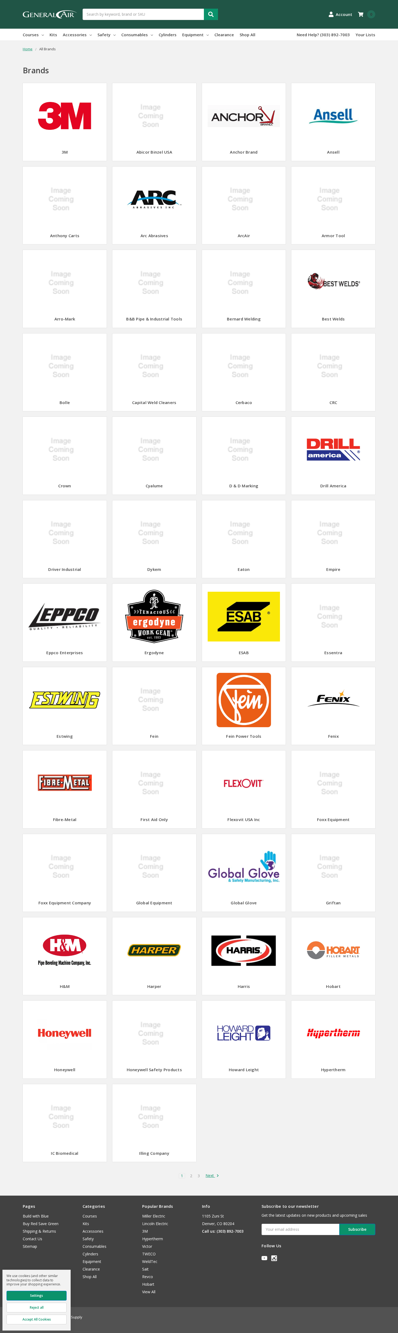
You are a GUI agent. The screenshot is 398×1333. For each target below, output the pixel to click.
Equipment (193, 34)
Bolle (65, 402)
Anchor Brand (243, 152)
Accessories (75, 34)
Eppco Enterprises (64, 652)
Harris (244, 986)
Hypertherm (333, 1069)
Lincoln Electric (155, 1223)
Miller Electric (153, 1216)
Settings (36, 1295)
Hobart (333, 986)
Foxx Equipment (333, 819)
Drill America (333, 485)
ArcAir (244, 235)
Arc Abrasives (154, 235)
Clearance (224, 34)
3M (65, 152)
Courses (31, 34)
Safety (103, 34)
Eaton (244, 569)
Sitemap (30, 1246)
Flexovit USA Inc (243, 819)
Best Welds (333, 319)
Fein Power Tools (243, 736)
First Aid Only (154, 819)
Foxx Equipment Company (64, 902)
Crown (64, 485)
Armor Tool (333, 235)
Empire (333, 569)
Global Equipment (154, 902)
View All (148, 1291)
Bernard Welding (244, 319)
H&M (65, 986)
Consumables (134, 34)
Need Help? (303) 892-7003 (323, 34)
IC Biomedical (64, 1153)
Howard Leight (244, 1069)
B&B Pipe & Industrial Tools (154, 319)
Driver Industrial (64, 569)
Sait (145, 1269)
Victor (147, 1246)
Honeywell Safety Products (154, 1069)
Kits (53, 34)
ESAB (244, 652)
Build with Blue (36, 1216)
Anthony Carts (64, 235)
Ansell (333, 152)
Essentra (333, 652)
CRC (333, 402)
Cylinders (168, 34)
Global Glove (244, 902)
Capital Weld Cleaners (154, 402)
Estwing (65, 736)
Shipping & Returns (39, 1231)
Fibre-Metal (65, 819)
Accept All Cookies (36, 1319)
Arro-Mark (64, 319)
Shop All (247, 34)
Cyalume (154, 485)
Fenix (333, 736)
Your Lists (365, 34)
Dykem (154, 569)
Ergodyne (154, 652)
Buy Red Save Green (40, 1223)
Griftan (333, 902)
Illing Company (154, 1153)
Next (210, 1175)
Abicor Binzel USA (154, 152)
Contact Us (32, 1238)
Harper (154, 986)
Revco (147, 1276)
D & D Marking (243, 485)
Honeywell (64, 1069)
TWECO (149, 1253)
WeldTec (149, 1261)
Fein (154, 736)
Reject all (37, 1307)
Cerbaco (244, 402)
